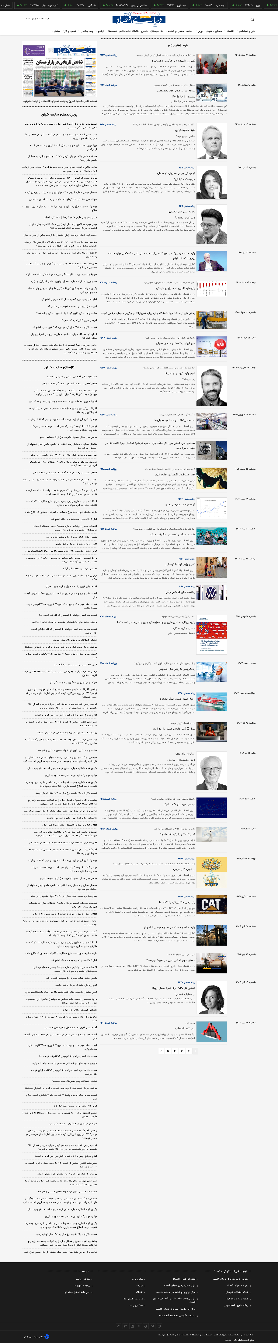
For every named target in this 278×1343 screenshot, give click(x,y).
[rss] (139, 1326)
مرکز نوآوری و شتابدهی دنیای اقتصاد (176, 1292)
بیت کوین (160, 5)
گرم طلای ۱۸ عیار (29, 5)
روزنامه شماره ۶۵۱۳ (108, 529)
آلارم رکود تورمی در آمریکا (180, 373)
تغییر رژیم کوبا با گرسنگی (180, 564)
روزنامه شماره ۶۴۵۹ (108, 799)
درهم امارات (200, 5)
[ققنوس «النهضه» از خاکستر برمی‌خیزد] (211, 64)
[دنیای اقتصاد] (139, 19)
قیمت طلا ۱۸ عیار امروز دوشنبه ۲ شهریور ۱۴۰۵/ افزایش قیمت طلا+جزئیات (64, 631)
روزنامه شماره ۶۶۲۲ (108, 85)
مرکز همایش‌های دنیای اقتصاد (180, 1286)
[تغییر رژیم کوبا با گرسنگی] (211, 567)
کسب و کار (70, 31)
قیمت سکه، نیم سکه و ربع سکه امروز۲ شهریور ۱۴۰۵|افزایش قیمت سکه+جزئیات (61, 606)
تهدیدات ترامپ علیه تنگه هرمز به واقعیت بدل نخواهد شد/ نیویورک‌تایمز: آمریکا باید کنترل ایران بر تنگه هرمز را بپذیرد (65, 392)
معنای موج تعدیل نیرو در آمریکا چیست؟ (170, 960)
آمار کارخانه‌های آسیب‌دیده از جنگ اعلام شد (74, 519)
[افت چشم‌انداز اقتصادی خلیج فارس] (211, 478)
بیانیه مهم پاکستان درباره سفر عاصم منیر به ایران (71, 775)
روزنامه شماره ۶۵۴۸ (108, 368)
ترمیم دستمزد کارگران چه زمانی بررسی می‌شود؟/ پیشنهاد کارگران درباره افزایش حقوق (59, 673)
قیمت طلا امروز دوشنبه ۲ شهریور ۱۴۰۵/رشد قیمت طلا (68, 615)
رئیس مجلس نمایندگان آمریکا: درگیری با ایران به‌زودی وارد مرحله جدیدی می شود (62, 290)
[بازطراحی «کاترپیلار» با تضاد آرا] (211, 905)
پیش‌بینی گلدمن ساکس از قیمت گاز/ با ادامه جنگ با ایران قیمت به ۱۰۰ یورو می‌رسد (61, 724)
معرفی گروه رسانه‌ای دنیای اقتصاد (230, 1279)
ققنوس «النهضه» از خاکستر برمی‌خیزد (173, 61)
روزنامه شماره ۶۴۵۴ (108, 829)
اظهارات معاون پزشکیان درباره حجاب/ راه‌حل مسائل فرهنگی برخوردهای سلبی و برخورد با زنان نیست (65, 528)
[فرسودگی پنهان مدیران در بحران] (211, 182)
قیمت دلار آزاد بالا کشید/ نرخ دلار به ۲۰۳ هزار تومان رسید (66, 793)
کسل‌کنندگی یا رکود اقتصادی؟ (177, 834)
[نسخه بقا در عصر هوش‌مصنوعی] (211, 92)
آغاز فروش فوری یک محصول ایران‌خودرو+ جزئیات (70, 586)
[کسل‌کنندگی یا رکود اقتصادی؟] (211, 834)
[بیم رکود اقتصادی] (211, 1031)
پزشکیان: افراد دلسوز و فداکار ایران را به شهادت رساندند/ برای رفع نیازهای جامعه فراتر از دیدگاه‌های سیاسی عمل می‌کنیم (62, 802)
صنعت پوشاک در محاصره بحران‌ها (175, 420)
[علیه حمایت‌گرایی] (211, 141)
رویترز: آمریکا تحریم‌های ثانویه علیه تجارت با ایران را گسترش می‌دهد (61, 647)
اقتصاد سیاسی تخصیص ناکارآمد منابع (172, 534)
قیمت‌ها (112, 31)
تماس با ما (137, 1279)
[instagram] (159, 1326)
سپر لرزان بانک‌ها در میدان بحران (175, 343)
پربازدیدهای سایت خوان (59, 114)
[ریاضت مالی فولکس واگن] (211, 592)
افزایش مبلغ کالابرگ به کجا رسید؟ (79, 320)
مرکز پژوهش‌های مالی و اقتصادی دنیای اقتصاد (174, 1300)
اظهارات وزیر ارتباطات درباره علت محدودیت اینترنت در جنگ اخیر (63, 401)
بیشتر (56, 31)
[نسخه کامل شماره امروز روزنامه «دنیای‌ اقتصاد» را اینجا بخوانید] (59, 69)
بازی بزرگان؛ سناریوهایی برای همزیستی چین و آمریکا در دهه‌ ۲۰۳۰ (156, 622)
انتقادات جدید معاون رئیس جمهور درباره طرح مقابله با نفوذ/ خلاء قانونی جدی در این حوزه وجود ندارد (61, 503)
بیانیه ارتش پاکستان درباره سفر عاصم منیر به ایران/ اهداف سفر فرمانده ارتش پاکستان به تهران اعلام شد (59, 169)
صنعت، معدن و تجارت (180, 31)
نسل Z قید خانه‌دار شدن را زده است (174, 729)
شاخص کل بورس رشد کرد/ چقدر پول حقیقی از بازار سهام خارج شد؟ (60, 811)
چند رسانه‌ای (86, 31)
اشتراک (139, 1292)
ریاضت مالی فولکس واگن (180, 592)
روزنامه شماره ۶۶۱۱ (187, 167)
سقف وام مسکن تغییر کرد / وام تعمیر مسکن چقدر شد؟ (66, 313)
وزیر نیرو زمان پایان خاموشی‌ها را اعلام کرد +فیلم (70, 217)
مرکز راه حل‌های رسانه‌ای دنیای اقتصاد (176, 1309)
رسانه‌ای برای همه (185, 754)
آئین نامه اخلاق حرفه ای (77, 1292)
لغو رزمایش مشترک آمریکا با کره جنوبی (76, 544)
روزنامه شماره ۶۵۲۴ (186, 499)
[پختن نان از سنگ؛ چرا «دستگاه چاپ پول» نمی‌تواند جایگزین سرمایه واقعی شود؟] (211, 320)
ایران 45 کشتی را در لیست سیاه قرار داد (75, 1106)
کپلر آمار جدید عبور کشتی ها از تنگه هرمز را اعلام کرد (69, 299)
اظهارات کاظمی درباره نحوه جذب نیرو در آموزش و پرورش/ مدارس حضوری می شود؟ (61, 265)
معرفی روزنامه (82, 1279)
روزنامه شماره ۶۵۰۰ (108, 663)
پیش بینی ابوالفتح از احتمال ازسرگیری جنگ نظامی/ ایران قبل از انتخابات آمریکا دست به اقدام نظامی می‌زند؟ (63, 226)
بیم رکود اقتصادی (185, 1028)
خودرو (144, 31)
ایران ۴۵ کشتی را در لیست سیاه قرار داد (75, 665)
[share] (132, 1326)
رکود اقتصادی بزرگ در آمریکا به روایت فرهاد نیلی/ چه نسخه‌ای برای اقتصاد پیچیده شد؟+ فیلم (151, 256)
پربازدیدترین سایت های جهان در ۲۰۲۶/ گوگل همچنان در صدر (64, 455)
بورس (200, 31)
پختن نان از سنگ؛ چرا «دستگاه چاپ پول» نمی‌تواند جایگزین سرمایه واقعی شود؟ (148, 313)
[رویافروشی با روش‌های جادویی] (211, 672)
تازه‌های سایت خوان (59, 367)
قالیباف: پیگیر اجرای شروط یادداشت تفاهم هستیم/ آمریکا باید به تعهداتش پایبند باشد (63, 410)
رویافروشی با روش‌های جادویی (177, 669)
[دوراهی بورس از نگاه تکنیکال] (211, 807)
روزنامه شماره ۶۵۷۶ (108, 282)
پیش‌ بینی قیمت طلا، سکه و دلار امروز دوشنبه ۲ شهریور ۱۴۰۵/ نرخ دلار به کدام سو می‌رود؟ (61, 136)
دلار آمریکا (70, 5)
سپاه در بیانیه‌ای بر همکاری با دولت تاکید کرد (73, 682)
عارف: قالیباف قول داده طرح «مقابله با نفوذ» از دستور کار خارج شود (61, 512)
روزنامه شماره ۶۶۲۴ (108, 55)
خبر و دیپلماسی (246, 31)
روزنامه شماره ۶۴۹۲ (186, 693)
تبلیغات (139, 1286)
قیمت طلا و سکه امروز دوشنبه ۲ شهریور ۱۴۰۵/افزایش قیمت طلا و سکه (61, 656)
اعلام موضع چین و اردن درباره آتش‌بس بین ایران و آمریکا (66, 715)
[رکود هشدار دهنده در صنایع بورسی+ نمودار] (211, 935)
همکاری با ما (136, 1305)
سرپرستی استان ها (133, 1299)
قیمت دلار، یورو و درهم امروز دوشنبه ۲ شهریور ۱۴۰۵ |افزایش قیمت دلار (60, 595)
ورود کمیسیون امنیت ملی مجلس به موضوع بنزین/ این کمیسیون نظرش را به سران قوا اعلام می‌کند (61, 560)
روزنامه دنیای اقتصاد (237, 1286)
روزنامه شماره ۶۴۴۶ (186, 859)
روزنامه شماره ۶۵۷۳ (108, 338)
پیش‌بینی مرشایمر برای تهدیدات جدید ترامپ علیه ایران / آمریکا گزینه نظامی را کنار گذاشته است (61, 741)
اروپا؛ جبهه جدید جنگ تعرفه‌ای (177, 699)
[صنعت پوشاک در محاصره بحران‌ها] (211, 421)
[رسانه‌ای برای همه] (211, 770)
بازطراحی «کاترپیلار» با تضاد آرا (177, 902)
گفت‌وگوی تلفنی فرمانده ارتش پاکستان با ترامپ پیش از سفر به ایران (60, 235)
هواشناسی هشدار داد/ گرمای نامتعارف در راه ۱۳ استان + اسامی (63, 199)
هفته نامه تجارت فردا (237, 1299)
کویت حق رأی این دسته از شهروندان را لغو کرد (72, 306)
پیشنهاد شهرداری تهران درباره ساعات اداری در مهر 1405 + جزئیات (62, 860)
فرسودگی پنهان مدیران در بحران (176, 173)
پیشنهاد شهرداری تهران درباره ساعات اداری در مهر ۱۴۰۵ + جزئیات (62, 419)
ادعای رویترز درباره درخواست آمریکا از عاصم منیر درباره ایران (65, 473)
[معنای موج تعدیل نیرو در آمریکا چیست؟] (211, 963)
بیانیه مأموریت (82, 1286)
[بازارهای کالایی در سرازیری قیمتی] (211, 289)
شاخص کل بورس (118, 5)
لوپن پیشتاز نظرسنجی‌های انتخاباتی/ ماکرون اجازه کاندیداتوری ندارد (61, 551)
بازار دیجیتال (156, 31)
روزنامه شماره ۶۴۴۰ (186, 896)
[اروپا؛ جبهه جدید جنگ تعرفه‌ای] (211, 701)
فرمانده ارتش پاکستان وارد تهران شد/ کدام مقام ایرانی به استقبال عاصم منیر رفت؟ (62, 158)
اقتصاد (230, 31)
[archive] (118, 1326)
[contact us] (125, 1326)
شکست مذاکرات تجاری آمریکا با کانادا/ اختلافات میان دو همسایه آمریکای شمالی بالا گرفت (63, 464)
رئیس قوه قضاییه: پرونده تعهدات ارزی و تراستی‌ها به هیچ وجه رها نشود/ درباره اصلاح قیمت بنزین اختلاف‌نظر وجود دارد (61, 784)
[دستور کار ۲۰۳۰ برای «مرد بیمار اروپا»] (211, 997)
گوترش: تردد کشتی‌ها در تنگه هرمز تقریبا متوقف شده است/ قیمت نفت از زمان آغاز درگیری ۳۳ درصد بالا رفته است (61, 492)
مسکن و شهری (214, 31)
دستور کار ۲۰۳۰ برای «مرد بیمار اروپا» (173, 988)
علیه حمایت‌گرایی (185, 130)
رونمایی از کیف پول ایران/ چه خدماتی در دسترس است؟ (67, 733)
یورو (237, 5)
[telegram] (146, 1326)
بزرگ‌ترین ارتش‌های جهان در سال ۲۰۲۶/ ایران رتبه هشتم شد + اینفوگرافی (63, 147)
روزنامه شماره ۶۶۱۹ (108, 124)
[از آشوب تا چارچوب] (211, 872)
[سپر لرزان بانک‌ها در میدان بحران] (211, 346)
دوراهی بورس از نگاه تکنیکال (178, 804)
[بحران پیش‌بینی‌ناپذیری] (211, 224)
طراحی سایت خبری (36, 1336)
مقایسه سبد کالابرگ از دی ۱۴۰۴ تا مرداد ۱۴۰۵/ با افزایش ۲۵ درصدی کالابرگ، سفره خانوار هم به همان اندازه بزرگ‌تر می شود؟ (60, 244)
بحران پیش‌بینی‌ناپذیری (181, 212)
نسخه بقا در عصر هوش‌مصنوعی (176, 91)
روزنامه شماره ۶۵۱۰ (187, 559)
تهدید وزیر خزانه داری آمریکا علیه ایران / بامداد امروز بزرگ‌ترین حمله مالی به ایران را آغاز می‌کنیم (60, 126)
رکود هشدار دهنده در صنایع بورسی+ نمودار (169, 927)
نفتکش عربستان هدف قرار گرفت (79, 569)
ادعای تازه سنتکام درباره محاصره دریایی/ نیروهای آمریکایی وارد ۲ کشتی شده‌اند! (62, 336)
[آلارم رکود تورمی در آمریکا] (211, 386)
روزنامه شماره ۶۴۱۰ (108, 1023)
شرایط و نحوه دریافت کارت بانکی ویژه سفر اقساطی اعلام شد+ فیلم (61, 274)
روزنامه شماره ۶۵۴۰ (108, 415)
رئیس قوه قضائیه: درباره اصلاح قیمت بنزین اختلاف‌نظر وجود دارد (62, 768)
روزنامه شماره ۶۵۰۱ (108, 616)
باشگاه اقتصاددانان (129, 31)
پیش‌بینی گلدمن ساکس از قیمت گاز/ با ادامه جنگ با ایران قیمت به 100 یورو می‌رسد (61, 1165)
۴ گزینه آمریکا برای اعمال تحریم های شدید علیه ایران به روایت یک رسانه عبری (62, 255)
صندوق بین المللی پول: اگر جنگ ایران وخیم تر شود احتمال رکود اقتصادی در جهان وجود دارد (150, 445)
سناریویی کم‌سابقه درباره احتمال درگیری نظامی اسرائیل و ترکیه (64, 281)
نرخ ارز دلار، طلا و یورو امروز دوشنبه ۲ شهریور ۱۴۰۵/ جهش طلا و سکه (61, 577)
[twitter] (152, 1326)
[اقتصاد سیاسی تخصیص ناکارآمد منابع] (211, 536)
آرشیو (100, 31)
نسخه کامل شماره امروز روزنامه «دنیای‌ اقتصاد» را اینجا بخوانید (60, 101)
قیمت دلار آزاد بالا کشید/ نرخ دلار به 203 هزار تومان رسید (66, 1234)
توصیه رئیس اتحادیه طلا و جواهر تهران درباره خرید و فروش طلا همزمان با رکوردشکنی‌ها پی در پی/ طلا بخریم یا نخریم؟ (62, 706)
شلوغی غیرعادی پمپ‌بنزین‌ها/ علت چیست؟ (74, 640)
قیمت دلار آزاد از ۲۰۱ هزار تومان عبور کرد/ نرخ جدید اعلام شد (64, 327)
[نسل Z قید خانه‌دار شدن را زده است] (211, 732)
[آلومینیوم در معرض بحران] (211, 508)
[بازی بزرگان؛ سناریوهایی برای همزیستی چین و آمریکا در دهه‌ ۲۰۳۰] (211, 635)
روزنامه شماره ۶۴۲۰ (186, 982)
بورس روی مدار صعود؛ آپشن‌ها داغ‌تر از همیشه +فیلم (68, 437)
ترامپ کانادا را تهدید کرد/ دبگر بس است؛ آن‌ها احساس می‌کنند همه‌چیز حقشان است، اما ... (63, 428)
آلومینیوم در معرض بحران (180, 505)
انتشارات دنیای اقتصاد (184, 1279)
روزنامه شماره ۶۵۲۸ (108, 469)
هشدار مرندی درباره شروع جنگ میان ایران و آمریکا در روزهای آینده (61, 192)
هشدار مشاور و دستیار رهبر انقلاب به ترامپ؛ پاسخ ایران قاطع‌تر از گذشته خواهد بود (62, 446)
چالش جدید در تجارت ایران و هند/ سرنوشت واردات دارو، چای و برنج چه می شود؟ (60, 481)
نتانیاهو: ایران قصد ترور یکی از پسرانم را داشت (72, 377)
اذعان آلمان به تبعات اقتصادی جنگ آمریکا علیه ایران (69, 384)
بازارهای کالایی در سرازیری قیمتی (175, 288)
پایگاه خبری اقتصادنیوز (236, 1305)
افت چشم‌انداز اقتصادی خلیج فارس (174, 475)
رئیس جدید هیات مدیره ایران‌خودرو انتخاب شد (71, 537)
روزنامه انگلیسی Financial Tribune (177, 1316)
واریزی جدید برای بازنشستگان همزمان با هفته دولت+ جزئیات (64, 622)
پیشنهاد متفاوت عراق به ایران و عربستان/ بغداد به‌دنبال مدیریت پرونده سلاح (59, 208)
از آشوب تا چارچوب (184, 869)
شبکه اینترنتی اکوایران (236, 1292)
